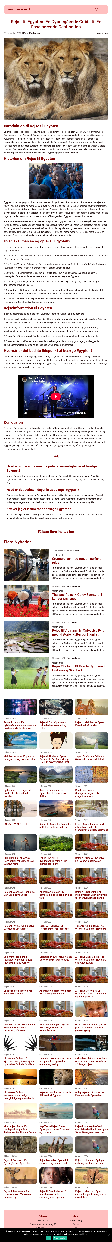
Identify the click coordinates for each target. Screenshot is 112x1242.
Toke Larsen (74, 550)
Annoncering (76, 1220)
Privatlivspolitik (60, 1238)
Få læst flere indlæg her (56, 532)
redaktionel (102, 33)
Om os (76, 1224)
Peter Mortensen (31, 33)
